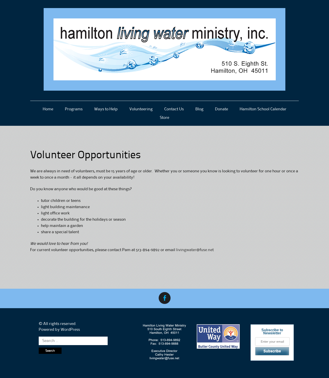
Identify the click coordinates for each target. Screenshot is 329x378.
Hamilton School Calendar (263, 109)
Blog (199, 109)
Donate (221, 109)
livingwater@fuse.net (195, 250)
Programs (74, 109)
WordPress (70, 329)
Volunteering (141, 109)
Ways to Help (106, 109)
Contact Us (174, 109)
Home (48, 109)
